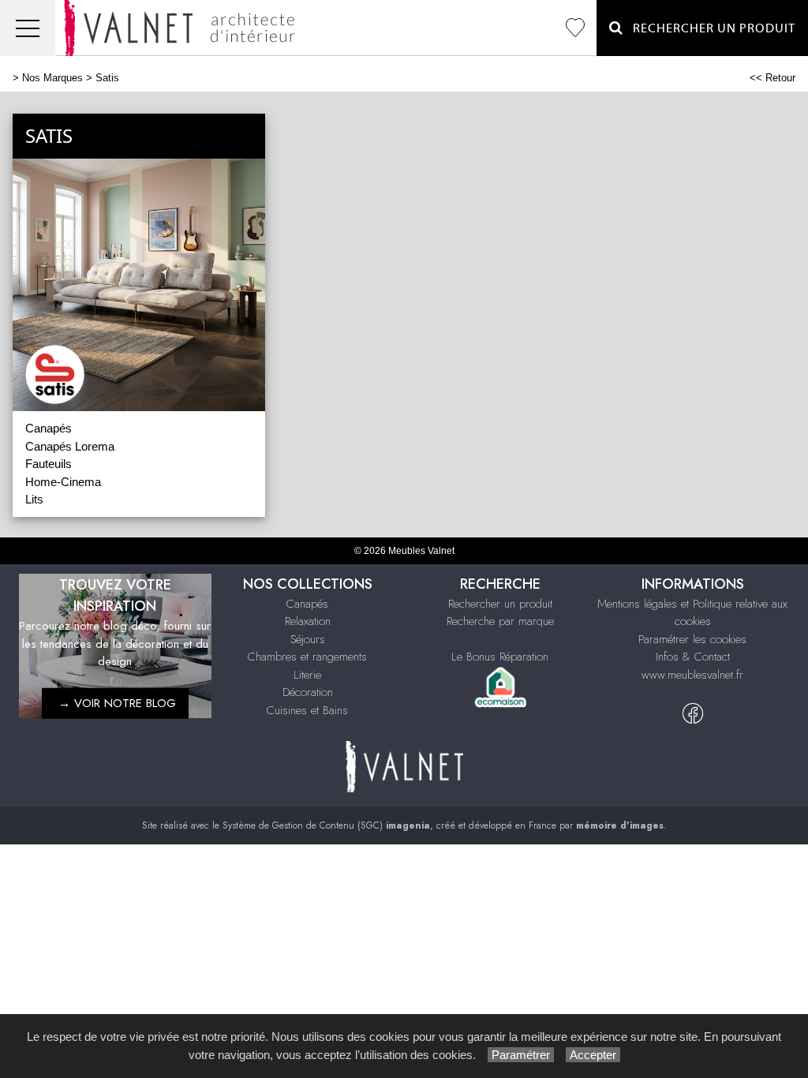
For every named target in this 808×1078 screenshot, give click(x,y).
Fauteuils (48, 463)
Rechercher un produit (500, 603)
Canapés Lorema (69, 446)
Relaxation (308, 621)
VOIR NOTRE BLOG (125, 703)
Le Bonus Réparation (499, 656)
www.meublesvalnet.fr (692, 674)
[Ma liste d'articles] (575, 28)
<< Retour (772, 78)
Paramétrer (520, 1054)
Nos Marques (52, 78)
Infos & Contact (693, 656)
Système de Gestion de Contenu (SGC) (326, 825)
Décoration (307, 692)
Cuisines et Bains (307, 710)
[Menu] (27, 28)
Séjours (307, 639)
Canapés (48, 428)
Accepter (593, 1054)
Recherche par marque (500, 621)
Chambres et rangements (307, 656)
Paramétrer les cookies (692, 639)
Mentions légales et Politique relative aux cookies (692, 613)
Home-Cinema (63, 481)
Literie (307, 674)
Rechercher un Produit (709, 28)
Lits (34, 499)
